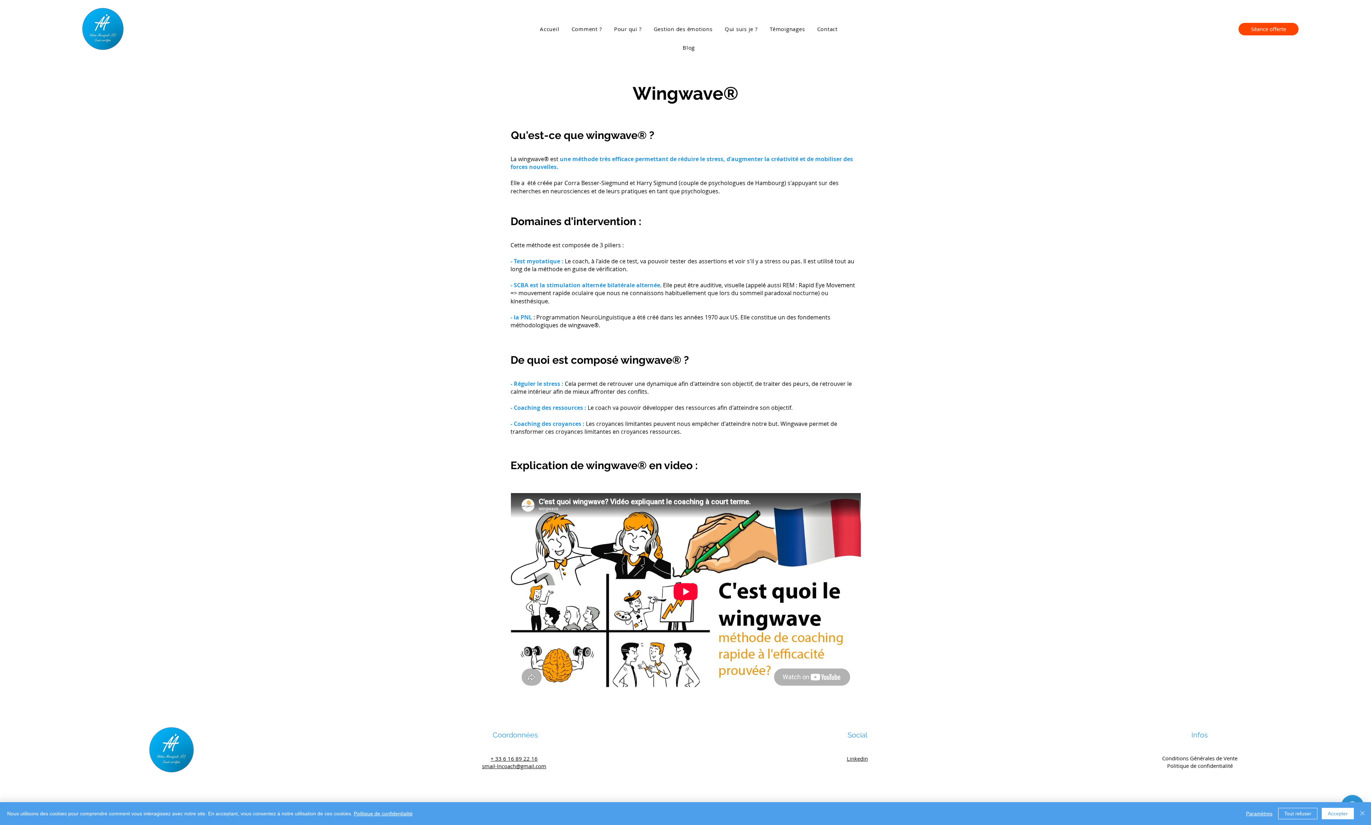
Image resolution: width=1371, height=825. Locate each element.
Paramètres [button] (1259, 813)
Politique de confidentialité (383, 813)
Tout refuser (1297, 813)
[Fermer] (1362, 813)
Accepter (1338, 813)
